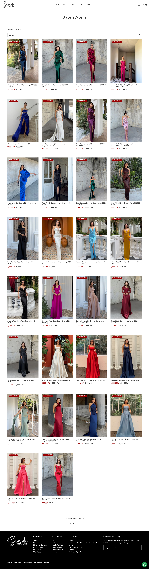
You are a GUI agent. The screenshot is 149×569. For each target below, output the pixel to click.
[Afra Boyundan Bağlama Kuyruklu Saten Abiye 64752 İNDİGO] (91, 415)
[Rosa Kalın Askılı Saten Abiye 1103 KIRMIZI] (91, 356)
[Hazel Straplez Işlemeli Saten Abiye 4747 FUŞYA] (23, 474)
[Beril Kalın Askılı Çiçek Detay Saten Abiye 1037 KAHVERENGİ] (91, 297)
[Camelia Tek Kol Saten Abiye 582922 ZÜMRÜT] (57, 61)
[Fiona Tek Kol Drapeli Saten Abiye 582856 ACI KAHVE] (126, 179)
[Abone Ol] (139, 547)
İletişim (54, 540)
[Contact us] (144, 564)
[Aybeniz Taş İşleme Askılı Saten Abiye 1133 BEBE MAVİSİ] (91, 238)
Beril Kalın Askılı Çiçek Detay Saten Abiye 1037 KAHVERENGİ (90, 322)
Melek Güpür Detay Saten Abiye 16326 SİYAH (21, 381)
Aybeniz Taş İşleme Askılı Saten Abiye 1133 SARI (125, 263)
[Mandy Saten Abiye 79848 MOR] (23, 120)
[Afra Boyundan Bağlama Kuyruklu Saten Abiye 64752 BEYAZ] (57, 120)
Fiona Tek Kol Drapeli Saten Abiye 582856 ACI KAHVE (125, 204)
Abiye (73, 5)
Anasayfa (10, 29)
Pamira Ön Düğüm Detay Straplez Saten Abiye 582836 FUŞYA (124, 86)
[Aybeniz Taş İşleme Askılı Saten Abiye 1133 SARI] (126, 238)
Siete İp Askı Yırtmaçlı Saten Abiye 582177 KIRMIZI (56, 499)
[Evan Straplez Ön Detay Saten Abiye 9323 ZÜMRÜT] (91, 179)
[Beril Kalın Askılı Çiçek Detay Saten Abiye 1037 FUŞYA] (57, 297)
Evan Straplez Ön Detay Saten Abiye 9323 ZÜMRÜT (91, 204)
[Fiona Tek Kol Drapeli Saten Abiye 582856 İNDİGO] (23, 61)
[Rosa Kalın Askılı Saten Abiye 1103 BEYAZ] (57, 356)
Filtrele (12, 35)
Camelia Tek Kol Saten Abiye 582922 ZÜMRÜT (55, 86)
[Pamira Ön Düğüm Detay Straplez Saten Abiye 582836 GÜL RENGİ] (126, 120)
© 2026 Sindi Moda (14, 562)
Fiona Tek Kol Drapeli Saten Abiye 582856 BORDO (91, 86)
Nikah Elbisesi (38, 547)
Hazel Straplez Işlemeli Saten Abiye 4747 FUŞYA (21, 499)
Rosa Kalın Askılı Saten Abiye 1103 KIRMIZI (90, 380)
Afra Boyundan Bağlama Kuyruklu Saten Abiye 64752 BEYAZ (55, 145)
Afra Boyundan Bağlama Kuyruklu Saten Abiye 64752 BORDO (55, 440)
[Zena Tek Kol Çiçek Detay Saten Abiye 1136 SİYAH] (23, 238)
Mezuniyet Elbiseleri (40, 545)
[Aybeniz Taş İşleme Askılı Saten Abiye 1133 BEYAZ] (57, 238)
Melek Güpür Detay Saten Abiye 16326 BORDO (124, 322)
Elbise (81, 5)
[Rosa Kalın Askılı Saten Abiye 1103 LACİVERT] (126, 356)
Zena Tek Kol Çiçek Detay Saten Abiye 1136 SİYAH (22, 263)
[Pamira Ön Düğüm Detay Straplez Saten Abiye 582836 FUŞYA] (126, 61)
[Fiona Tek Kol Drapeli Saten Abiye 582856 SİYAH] (57, 179)
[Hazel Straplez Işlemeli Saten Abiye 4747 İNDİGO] (126, 415)
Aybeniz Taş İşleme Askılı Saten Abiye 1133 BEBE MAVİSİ (90, 263)
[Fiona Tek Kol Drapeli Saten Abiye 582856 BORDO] (91, 61)
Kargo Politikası (57, 550)
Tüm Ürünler (61, 5)
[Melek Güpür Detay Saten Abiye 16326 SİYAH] (23, 356)
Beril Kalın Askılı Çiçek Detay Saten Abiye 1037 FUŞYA (56, 322)
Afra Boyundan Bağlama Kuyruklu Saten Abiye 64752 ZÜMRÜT (21, 440)
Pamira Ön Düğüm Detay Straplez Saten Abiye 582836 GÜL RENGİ (124, 145)
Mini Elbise (37, 550)
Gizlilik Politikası (57, 545)
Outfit (90, 5)
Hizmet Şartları (57, 552)
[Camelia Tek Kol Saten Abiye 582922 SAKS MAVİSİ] (23, 179)
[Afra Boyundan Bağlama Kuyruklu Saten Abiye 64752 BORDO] (57, 415)
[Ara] (134, 5)
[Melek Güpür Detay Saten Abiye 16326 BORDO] (126, 297)
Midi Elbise (37, 552)
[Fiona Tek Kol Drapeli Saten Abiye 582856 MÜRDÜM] (91, 120)
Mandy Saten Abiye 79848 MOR (18, 144)
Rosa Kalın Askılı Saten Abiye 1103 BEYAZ (56, 380)
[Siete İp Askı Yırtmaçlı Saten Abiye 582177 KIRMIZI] (57, 474)
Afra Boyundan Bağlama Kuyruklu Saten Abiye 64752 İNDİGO (90, 440)
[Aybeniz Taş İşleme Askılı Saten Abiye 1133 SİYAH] (23, 297)
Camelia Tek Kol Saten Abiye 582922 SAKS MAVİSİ (22, 204)
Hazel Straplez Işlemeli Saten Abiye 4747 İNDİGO (124, 440)
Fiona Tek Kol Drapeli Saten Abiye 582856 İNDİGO (22, 86)
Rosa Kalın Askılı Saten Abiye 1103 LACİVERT (125, 380)
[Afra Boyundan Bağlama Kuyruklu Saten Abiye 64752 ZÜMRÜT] (23, 415)
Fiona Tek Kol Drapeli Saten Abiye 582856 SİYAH (56, 204)
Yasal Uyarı (56, 543)
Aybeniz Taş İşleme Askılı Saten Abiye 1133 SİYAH (21, 322)
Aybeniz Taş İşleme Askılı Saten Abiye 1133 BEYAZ (56, 263)
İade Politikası (57, 547)
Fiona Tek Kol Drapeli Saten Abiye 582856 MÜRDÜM (91, 145)
